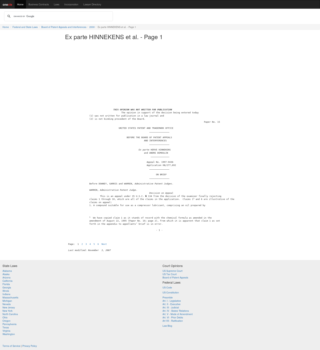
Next (104, 244)
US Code (167, 287)
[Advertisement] (160, 65)
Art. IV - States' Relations (175, 310)
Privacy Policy (29, 346)
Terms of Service (11, 346)
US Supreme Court (172, 270)
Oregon (6, 320)
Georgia (6, 287)
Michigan (7, 300)
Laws (56, 4)
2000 (92, 27)
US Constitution (170, 292)
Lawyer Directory (92, 4)
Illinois (5, 290)
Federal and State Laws (25, 27)
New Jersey (8, 307)
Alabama (7, 270)
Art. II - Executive (171, 304)
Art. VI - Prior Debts (172, 317)
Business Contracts (38, 4)
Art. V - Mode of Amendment (177, 314)
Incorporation (71, 4)
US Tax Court (169, 274)
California (7, 280)
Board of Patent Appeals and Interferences (63, 27)
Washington (8, 334)
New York (7, 310)
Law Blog (167, 325)
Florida (6, 284)
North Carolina (10, 314)
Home (20, 4)
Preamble (167, 297)
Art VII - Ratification (172, 320)
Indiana (6, 294)
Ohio (5, 317)
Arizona (6, 277)
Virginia (6, 330)
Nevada (6, 304)
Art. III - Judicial (170, 307)
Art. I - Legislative (171, 300)
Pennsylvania (9, 324)
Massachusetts (10, 297)
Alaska (6, 274)
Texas (5, 327)
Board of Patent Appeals (175, 277)
